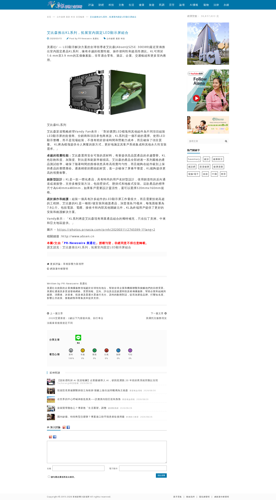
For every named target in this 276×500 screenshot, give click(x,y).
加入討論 (55, 427)
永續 (226, 5)
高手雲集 (177, 496)
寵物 (206, 5)
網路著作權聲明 (59, 268)
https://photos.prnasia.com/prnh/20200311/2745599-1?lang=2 (106, 229)
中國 (214, 173)
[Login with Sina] (64, 427)
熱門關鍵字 (193, 150)
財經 (101, 5)
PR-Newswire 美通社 (88, 38)
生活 (131, 5)
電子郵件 (113, 468)
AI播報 (194, 5)
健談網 (191, 166)
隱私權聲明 (204, 496)
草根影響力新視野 (73, 263)
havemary (194, 159)
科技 (111, 5)
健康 (141, 5)
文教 (121, 5)
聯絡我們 (190, 496)
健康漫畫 (218, 166)
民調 (162, 5)
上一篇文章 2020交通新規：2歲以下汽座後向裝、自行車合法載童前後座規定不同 (75, 318)
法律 (216, 5)
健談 (206, 159)
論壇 (182, 5)
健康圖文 (218, 159)
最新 (68, 16)
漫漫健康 (204, 166)
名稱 (49, 468)
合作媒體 (61, 16)
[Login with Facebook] (68, 427)
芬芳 (172, 5)
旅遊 (151, 5)
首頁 (49, 16)
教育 (223, 173)
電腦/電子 (193, 173)
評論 (91, 5)
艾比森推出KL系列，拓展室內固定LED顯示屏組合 (96, 247)
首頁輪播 (80, 16)
